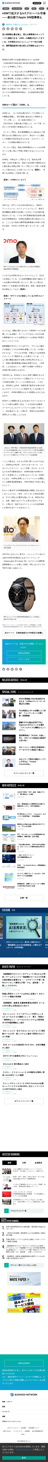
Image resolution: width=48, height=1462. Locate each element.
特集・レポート (7, 1401)
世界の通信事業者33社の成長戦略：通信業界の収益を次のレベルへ (25, 1228)
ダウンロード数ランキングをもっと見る (23, 1265)
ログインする (24, 659)
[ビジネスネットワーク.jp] (11, 3)
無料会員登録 (37, 3)
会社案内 (23, 1428)
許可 (24, 1458)
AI (26, 8)
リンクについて (17, 1431)
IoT (42, 8)
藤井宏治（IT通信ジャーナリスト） (17, 24)
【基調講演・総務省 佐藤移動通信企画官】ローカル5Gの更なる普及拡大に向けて (25, 1257)
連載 (3, 1416)
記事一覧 (24, 898)
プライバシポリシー (24, 1450)
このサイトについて (13, 1428)
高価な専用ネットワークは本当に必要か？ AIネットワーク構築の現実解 (26, 1240)
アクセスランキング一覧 (18, 1211)
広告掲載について (33, 1428)
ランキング (5, 1411)
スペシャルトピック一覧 (24, 773)
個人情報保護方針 (37, 1431)
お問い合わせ (7, 1431)
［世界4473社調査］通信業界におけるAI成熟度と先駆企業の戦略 (26, 1234)
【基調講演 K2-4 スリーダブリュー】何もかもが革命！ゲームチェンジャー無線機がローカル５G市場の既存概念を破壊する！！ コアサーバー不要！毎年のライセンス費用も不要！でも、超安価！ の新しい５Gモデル (26, 1249)
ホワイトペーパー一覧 (24, 1101)
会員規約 (27, 1431)
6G (34, 8)
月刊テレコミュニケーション (11, 1421)
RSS (23, 1434)
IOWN (6, 8)
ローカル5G (17, 8)
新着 (3, 1406)
